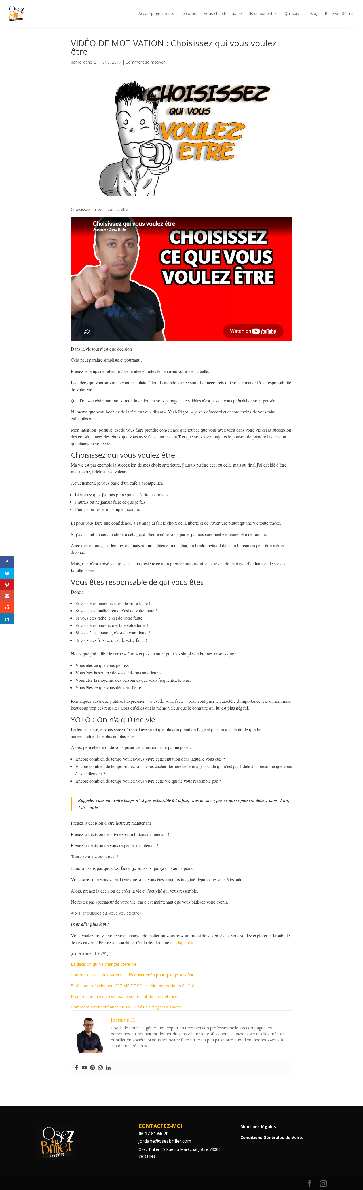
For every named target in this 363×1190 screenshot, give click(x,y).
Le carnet (189, 13)
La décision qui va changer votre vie (103, 964)
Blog (314, 13)
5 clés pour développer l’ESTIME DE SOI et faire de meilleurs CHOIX (132, 985)
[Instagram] (100, 1068)
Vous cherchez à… (220, 13)
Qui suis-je (294, 13)
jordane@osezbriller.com (164, 1141)
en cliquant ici (182, 942)
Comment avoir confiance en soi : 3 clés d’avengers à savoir (126, 1007)
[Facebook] (76, 1068)
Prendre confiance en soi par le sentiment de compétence (124, 996)
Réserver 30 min (339, 13)
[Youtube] (84, 1068)
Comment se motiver (145, 62)
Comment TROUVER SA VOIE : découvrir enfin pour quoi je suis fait (132, 975)
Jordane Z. (87, 62)
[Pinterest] (92, 1068)
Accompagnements (156, 13)
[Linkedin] (108, 1068)
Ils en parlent (261, 13)
